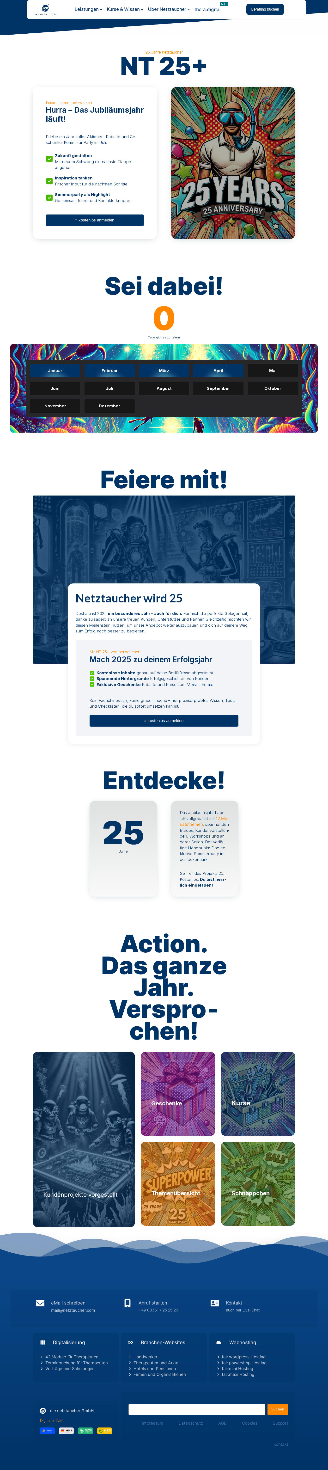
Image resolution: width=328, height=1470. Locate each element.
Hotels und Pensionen (155, 1368)
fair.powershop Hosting (244, 1362)
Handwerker (145, 1356)
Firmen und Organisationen (160, 1374)
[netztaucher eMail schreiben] (76, 1309)
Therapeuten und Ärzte (156, 1362)
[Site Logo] (45, 8)
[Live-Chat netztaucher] (251, 1309)
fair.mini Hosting (237, 1368)
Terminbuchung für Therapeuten (76, 1362)
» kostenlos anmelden (94, 220)
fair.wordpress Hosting (244, 1356)
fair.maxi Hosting (238, 1374)
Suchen (134, 1401)
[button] (265, 9)
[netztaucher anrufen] (164, 1309)
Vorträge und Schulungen (70, 1368)
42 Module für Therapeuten (71, 1356)
